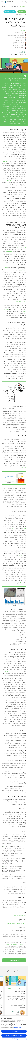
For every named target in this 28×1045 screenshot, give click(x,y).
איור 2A (24, 468)
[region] (14, 1029)
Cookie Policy (17, 1027)
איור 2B (24, 529)
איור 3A (20, 555)
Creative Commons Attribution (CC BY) (15, 944)
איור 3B (20, 583)
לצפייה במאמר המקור (14, 960)
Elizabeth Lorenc (21, 923)
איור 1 (20, 365)
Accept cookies (14, 1031)
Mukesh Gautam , (12, 923)
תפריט (3, 6)
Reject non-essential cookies (14, 1035)
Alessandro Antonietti (20, 915)
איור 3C (7, 672)
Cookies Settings (14, 1039)
